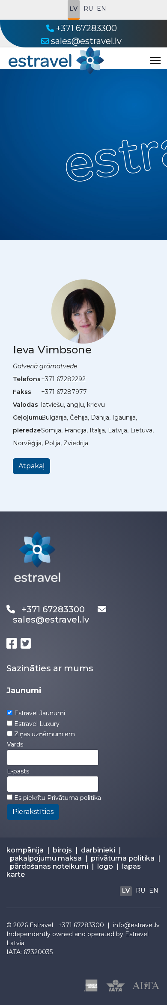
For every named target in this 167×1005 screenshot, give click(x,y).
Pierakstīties (33, 812)
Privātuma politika (74, 798)
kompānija (25, 850)
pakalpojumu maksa (46, 858)
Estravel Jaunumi (39, 713)
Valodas (25, 404)
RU (88, 8)
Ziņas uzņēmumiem (44, 734)
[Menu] (155, 60)
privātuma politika (123, 858)
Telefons (27, 379)
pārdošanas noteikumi (49, 866)
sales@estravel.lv (86, 41)
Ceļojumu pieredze (27, 424)
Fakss (22, 392)
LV (74, 8)
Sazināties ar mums (49, 668)
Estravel (41, 925)
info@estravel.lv (136, 925)
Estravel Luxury (37, 724)
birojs (62, 850)
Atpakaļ (31, 466)
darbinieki (98, 850)
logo (105, 866)
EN (101, 8)
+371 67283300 (86, 28)
